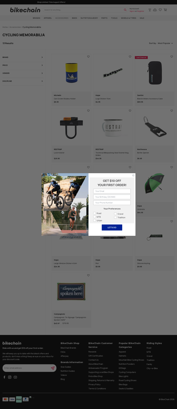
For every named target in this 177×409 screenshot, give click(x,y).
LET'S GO (112, 227)
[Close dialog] (133, 175)
